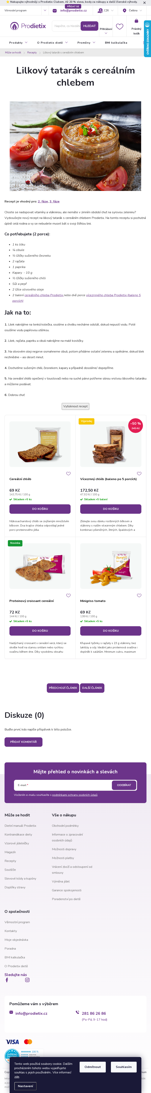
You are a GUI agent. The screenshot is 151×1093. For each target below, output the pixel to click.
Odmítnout (93, 1067)
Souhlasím (124, 1067)
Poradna (10, 948)
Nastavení (25, 1086)
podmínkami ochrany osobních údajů (75, 795)
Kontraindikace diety (18, 834)
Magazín (10, 852)
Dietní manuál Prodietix (20, 826)
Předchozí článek (63, 688)
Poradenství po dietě (66, 899)
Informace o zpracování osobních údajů (67, 837)
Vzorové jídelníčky (17, 843)
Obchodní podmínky (65, 826)
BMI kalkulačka (15, 957)
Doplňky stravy (15, 887)
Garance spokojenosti (66, 890)
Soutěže (10, 870)
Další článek (92, 688)
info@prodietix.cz (31, 1013)
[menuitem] (18, 43)
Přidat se (73, 6)
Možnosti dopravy (64, 849)
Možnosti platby (63, 858)
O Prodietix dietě (16, 966)
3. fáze (55, 201)
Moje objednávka (16, 940)
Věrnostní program (16, 10)
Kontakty (11, 931)
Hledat (89, 26)
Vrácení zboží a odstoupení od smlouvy (72, 870)
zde (16, 1077)
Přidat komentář (23, 742)
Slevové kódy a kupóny (20, 878)
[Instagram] (28, 980)
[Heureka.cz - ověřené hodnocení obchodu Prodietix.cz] (24, 1056)
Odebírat (124, 785)
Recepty (10, 861)
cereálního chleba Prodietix (44, 295)
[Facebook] (8, 980)
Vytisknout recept (75, 406)
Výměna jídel (61, 881)
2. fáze (43, 201)
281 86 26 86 (94, 1013)
